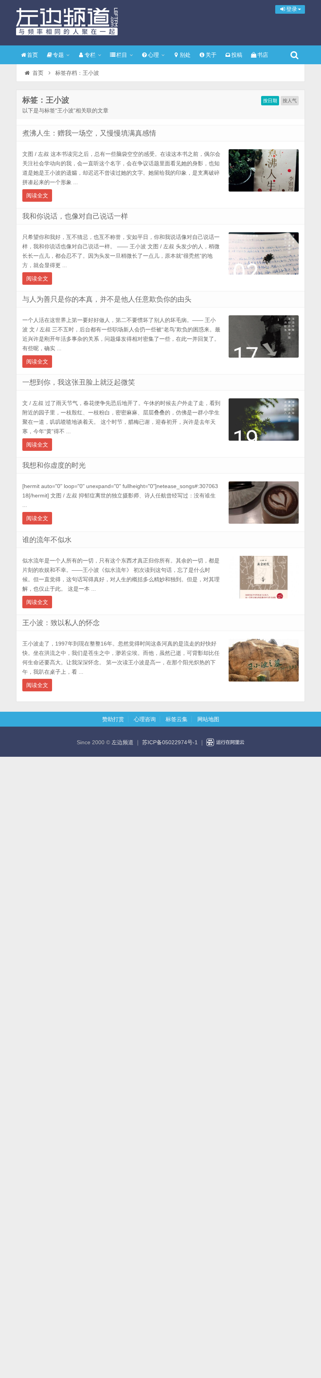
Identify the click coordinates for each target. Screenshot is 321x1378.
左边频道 (67, 21)
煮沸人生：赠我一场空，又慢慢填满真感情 (89, 133)
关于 (211, 55)
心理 (153, 55)
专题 (58, 55)
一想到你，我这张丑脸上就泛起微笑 (78, 382)
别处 (185, 55)
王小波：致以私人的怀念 (61, 623)
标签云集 (177, 719)
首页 (32, 55)
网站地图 (208, 719)
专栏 (90, 55)
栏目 (121, 55)
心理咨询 (145, 719)
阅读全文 (37, 195)
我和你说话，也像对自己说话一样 (75, 216)
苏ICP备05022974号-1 (170, 742)
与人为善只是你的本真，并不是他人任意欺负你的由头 (106, 299)
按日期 (270, 100)
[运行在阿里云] (225, 742)
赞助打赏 (113, 719)
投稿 (236, 55)
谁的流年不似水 (47, 540)
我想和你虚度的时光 (54, 465)
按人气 (290, 100)
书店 (262, 55)
